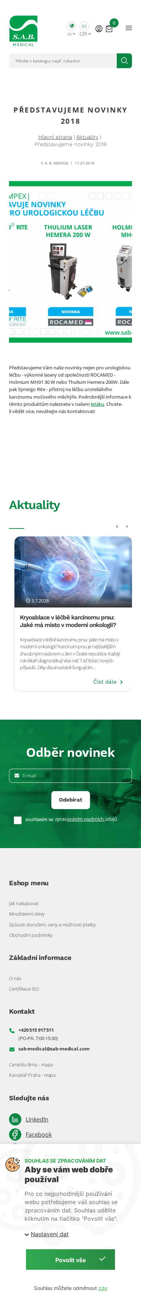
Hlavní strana (55, 137)
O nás (15, 978)
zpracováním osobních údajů (86, 819)
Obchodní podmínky (30, 935)
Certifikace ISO (24, 989)
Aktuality (87, 137)
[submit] (124, 60)
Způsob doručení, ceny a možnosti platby (52, 924)
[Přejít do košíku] (109, 28)
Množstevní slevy (26, 913)
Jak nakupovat (23, 903)
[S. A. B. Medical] (23, 28)
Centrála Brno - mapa (31, 1064)
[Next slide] (127, 527)
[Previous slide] (116, 527)
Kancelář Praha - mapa (32, 1075)
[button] (71, 28)
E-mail (29, 775)
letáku (97, 404)
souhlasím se (39, 819)
